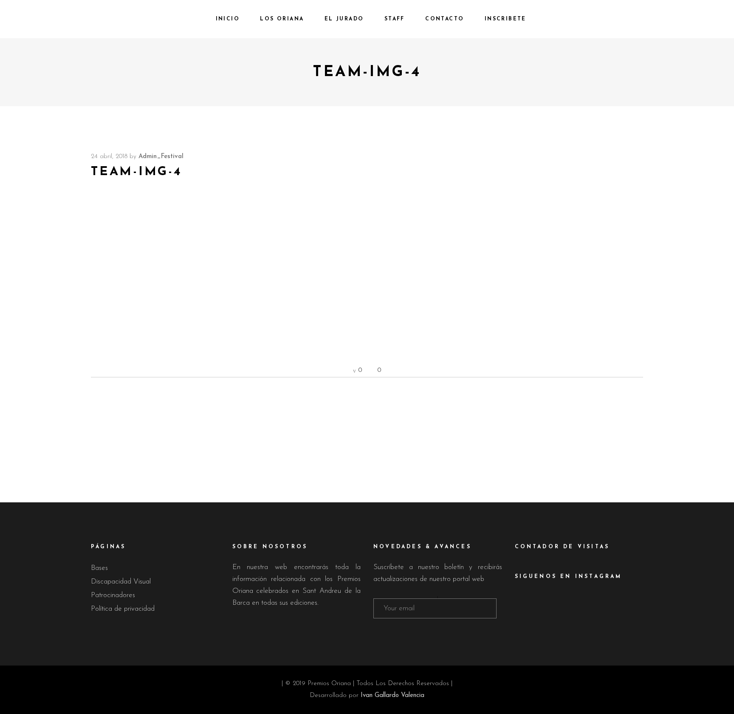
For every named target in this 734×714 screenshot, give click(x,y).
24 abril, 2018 (109, 156)
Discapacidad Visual (121, 581)
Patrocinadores (113, 595)
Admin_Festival (161, 156)
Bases (99, 568)
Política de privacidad (123, 608)
